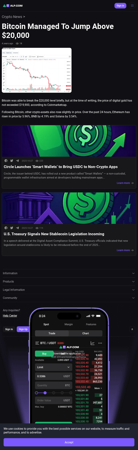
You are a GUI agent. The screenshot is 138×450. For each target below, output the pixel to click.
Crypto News (12, 17)
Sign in (120, 5)
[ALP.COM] (12, 5)
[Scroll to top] (132, 329)
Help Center (10, 315)
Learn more (123, 183)
